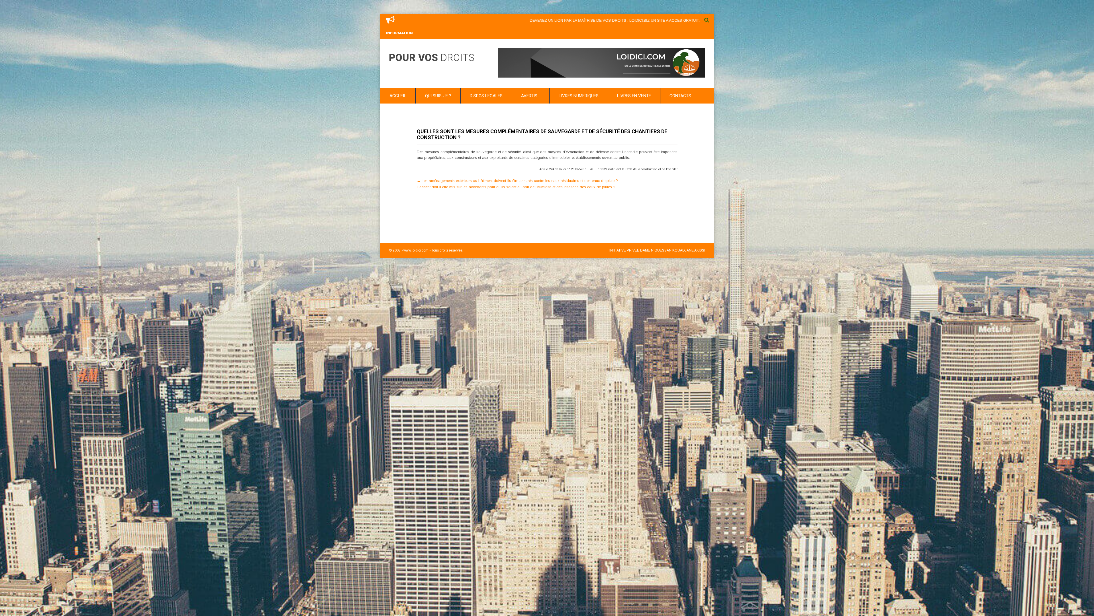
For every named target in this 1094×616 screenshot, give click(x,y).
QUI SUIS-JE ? (438, 95)
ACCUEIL (397, 95)
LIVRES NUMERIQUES (579, 95)
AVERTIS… (530, 95)
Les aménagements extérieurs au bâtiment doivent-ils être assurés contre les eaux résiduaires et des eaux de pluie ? (517, 181)
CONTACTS (680, 95)
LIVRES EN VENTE (634, 95)
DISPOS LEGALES (486, 95)
